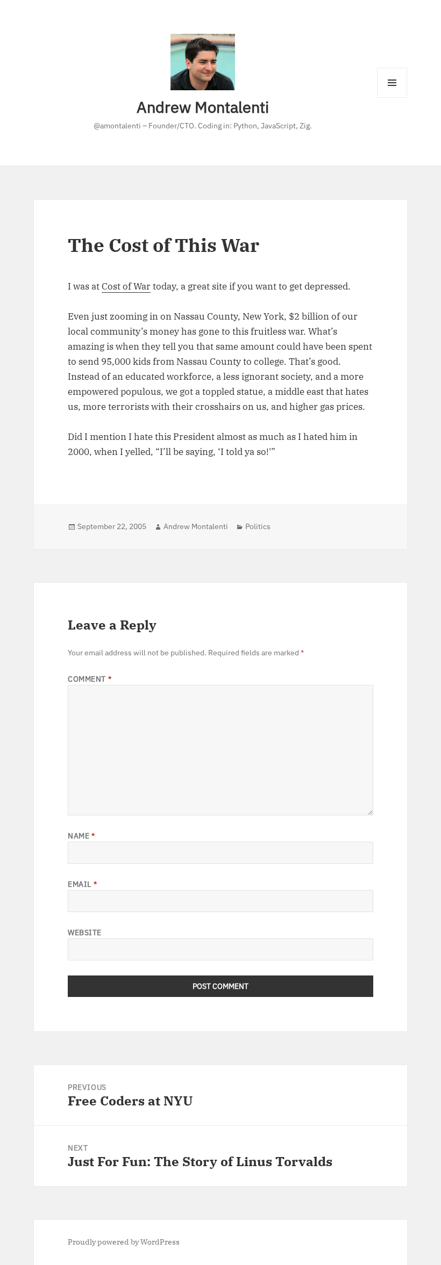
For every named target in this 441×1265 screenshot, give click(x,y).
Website (85, 932)
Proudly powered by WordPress (124, 1242)
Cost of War (126, 286)
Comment (89, 679)
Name (81, 836)
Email (82, 884)
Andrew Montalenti (203, 107)
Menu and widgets (392, 97)
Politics (258, 526)
